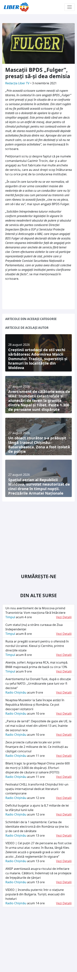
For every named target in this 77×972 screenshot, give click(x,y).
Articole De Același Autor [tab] (27, 328)
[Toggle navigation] (69, 7)
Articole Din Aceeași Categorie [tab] (31, 319)
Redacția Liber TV (17, 83)
